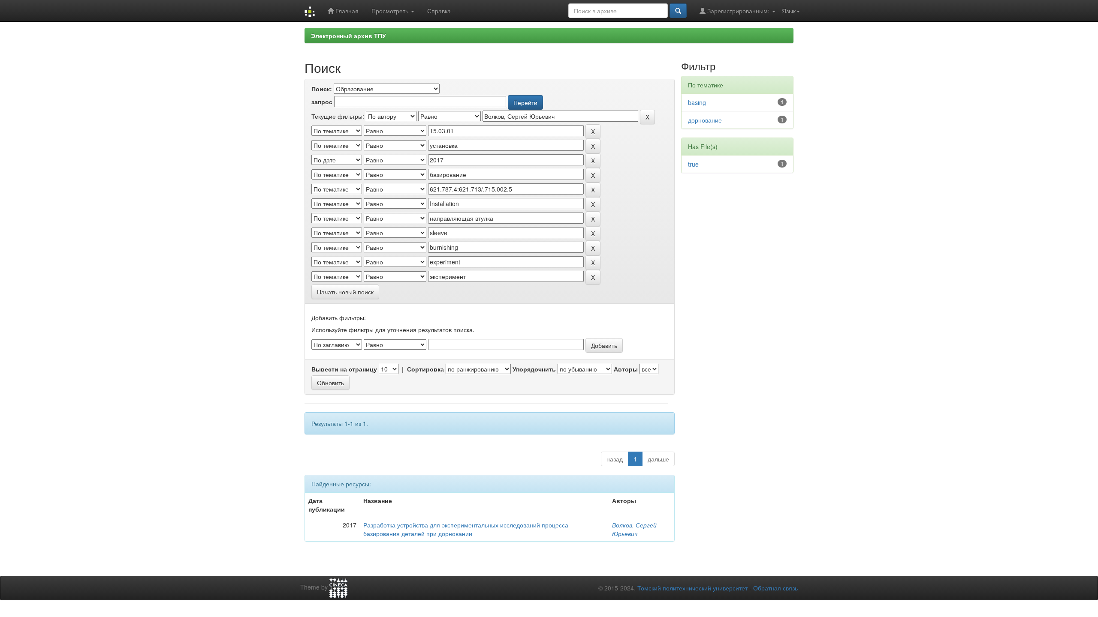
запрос (321, 101)
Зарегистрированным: (738, 10)
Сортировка (425, 369)
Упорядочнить (534, 369)
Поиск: (321, 88)
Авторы (626, 369)
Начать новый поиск (345, 292)
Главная (346, 10)
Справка (439, 10)
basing (697, 102)
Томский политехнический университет (692, 588)
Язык (789, 10)
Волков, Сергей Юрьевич (634, 529)
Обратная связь (775, 588)
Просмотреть (390, 10)
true (693, 164)
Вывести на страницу (344, 369)
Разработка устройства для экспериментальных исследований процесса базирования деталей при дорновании (465, 529)
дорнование (705, 120)
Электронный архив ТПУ (348, 35)
